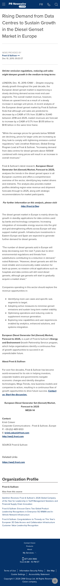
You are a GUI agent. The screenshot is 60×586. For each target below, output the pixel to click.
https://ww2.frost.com (13, 462)
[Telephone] (49, 4)
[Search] (56, 4)
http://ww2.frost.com (13, 436)
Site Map (51, 570)
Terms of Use (10, 570)
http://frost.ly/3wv (30, 206)
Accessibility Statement (39, 574)
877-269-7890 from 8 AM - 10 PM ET (29, 560)
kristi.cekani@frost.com (17, 432)
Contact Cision (29, 543)
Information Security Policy (31, 570)
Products (29, 546)
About (29, 549)
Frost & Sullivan (10, 486)
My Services (28, 552)
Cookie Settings (18, 574)
